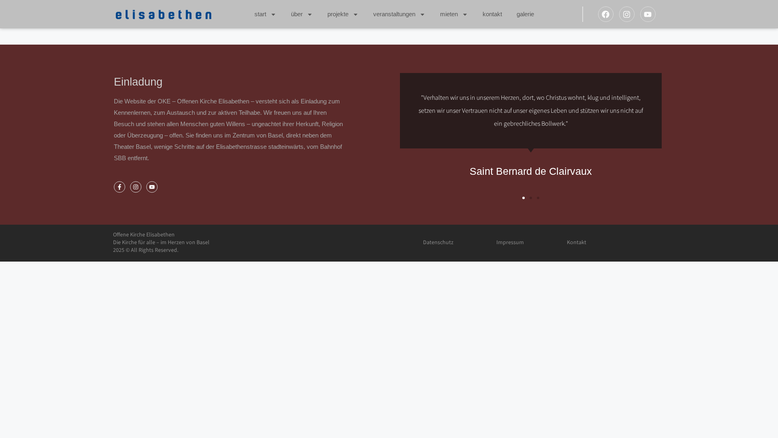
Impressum (510, 242)
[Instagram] (627, 14)
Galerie (525, 14)
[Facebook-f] (119, 187)
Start (260, 14)
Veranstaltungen (394, 14)
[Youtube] (648, 14)
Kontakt (492, 14)
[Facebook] (605, 14)
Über (297, 14)
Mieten (449, 14)
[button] (523, 198)
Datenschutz (438, 242)
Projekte (337, 14)
